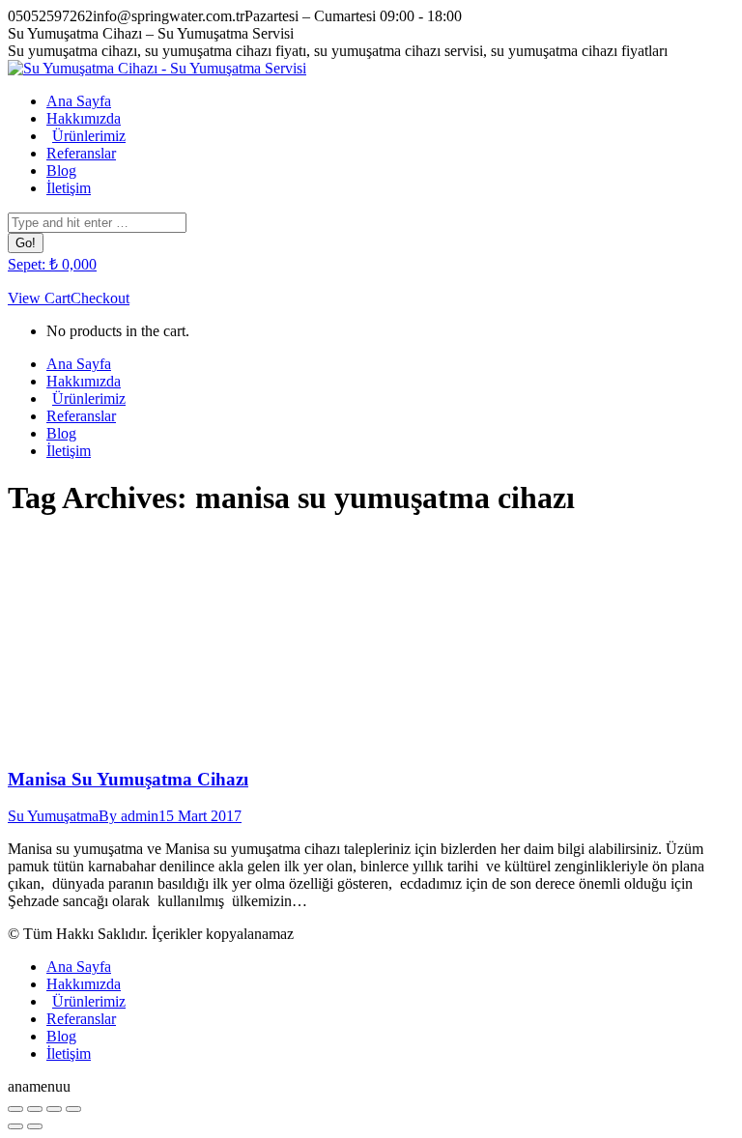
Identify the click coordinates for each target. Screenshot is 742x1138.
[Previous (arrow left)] (15, 1126)
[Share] (35, 1109)
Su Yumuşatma (53, 816)
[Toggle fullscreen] (54, 1109)
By (128, 816)
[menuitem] (78, 101)
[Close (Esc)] (15, 1109)
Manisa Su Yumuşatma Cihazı (128, 779)
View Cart (39, 298)
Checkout (100, 298)
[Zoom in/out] (73, 1109)
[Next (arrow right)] (35, 1126)
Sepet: (52, 264)
